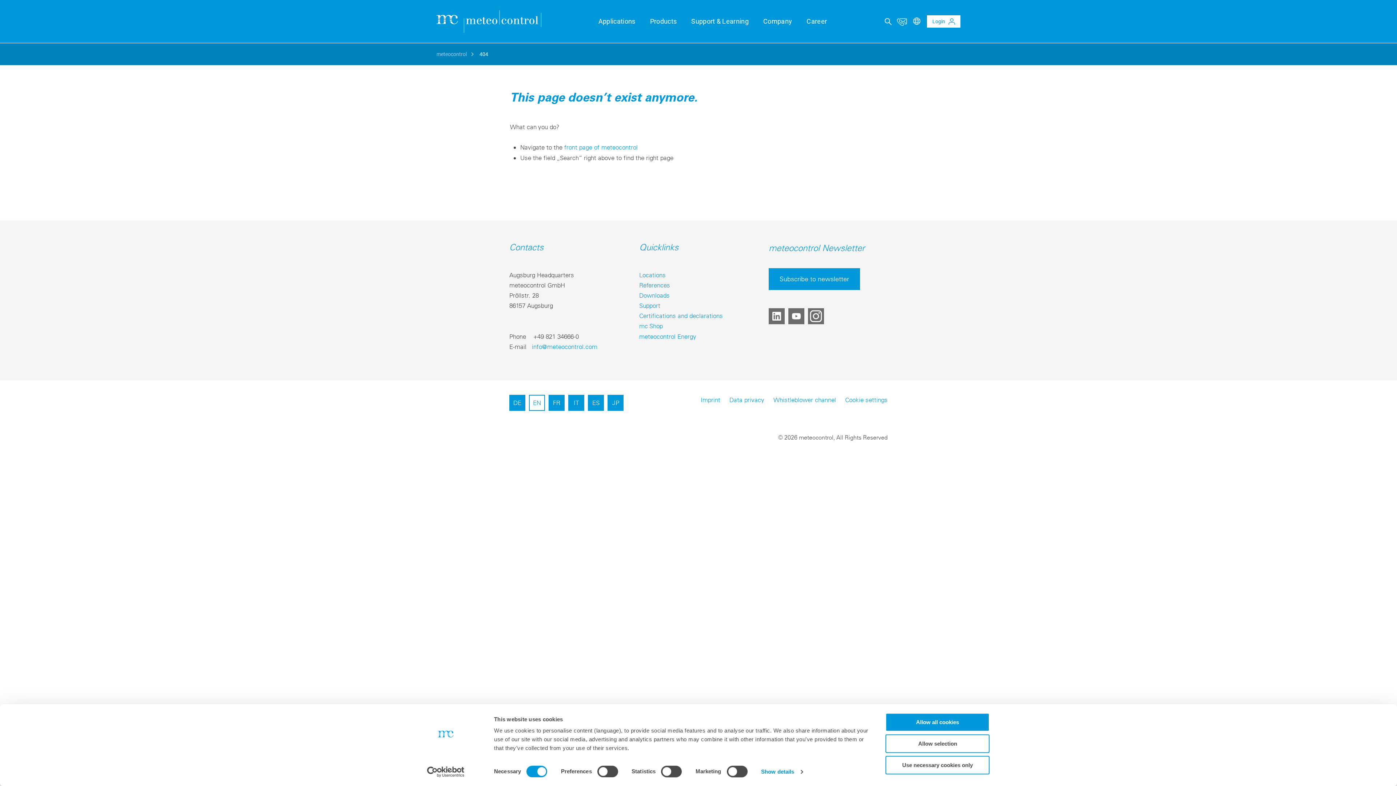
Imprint (710, 400)
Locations (652, 275)
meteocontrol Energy (667, 336)
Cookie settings (866, 400)
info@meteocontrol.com (564, 346)
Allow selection (937, 744)
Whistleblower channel (804, 400)
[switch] (607, 771)
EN (537, 402)
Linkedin (777, 316)
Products (663, 21)
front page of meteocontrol (601, 147)
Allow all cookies (937, 722)
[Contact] (902, 21)
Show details (777, 772)
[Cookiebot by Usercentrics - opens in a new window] (446, 771)
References (654, 285)
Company (777, 21)
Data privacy (746, 400)
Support (649, 305)
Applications (617, 21)
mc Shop (651, 326)
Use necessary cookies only (937, 765)
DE (517, 402)
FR (556, 402)
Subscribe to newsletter (814, 279)
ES (596, 402)
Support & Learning (720, 21)
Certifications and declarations (681, 315)
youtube (796, 316)
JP (615, 402)
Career (817, 21)
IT (576, 402)
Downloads (654, 295)
